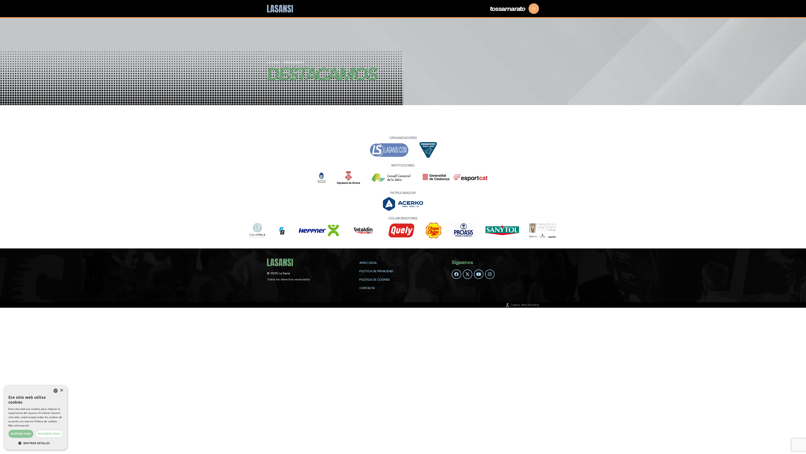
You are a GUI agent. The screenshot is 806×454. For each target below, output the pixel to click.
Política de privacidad (376, 271)
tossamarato (507, 9)
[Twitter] (467, 274)
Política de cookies (374, 279)
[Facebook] (456, 274)
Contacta (367, 288)
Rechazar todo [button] (49, 434)
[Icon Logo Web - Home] (280, 9)
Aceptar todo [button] (21, 434)
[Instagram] (490, 274)
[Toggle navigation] (534, 8)
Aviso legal (368, 263)
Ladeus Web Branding (525, 305)
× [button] (61, 390)
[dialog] (35, 417)
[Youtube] (478, 274)
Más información (18, 425)
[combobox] (56, 391)
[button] (35, 443)
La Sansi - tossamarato (285, 62)
